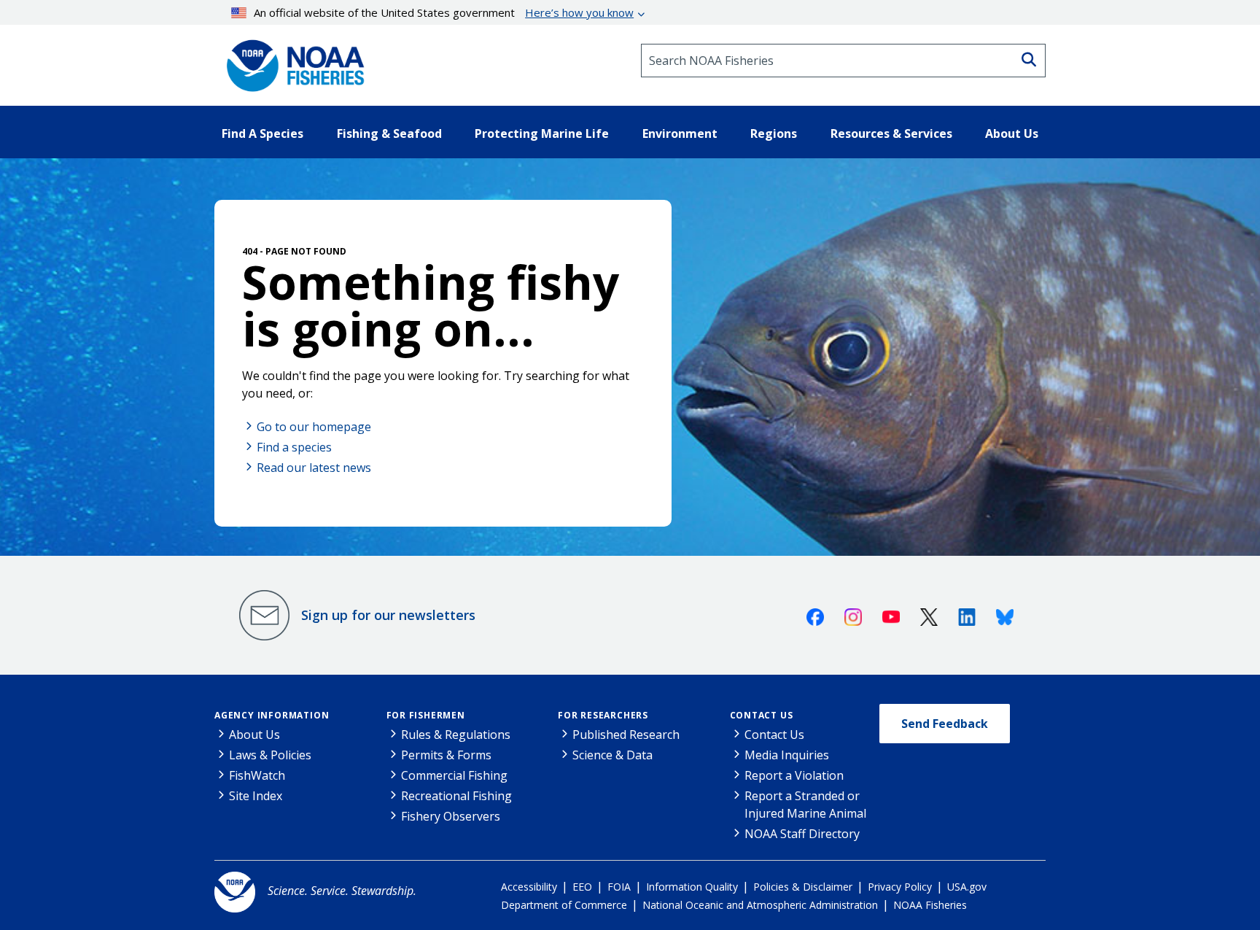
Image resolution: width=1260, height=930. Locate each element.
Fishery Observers (450, 816)
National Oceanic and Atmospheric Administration (760, 905)
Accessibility (529, 887)
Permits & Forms (446, 755)
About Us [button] (1011, 133)
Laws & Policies (270, 755)
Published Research (626, 734)
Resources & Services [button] (891, 133)
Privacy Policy (900, 887)
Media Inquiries (786, 755)
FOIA (619, 887)
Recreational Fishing (456, 796)
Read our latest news (314, 468)
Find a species (294, 447)
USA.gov (967, 887)
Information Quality (692, 887)
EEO (582, 887)
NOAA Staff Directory (802, 834)
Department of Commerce (564, 905)
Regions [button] (773, 133)
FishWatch (257, 775)
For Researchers (603, 715)
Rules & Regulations (455, 734)
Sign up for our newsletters (388, 615)
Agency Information (271, 715)
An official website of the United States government (444, 12)
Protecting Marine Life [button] (542, 133)
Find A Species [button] (262, 133)
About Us (254, 734)
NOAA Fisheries (930, 905)
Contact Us (761, 715)
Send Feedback (944, 724)
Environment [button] (680, 133)
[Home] (291, 61)
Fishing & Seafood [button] (389, 133)
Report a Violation (794, 775)
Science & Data (612, 755)
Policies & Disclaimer (802, 887)
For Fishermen (425, 715)
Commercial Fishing (454, 775)
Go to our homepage (314, 427)
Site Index (255, 796)
